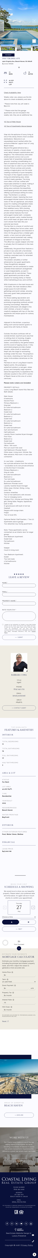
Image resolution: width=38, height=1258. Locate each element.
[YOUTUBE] (21, 1223)
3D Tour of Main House (12, 122)
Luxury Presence (19, 1236)
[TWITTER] (26, 1223)
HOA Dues (6, 1007)
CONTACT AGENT (20, 708)
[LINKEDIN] (16, 1223)
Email (4, 592)
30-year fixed (7, 981)
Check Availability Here (12, 92)
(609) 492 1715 (19, 689)
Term (4, 979)
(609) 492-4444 (19, 1189)
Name (4, 583)
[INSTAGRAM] (12, 1223)
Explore (20, 1115)
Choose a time (7, 917)
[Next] (33, 907)
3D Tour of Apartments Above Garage (18, 126)
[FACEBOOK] (7, 1223)
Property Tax (7, 992)
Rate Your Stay (8, 610)
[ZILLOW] (31, 1223)
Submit (20, 637)
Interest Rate (7, 1000)
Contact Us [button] (20, 1161)
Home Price (6, 972)
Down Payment (7, 985)
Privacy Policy (27, 1245)
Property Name (8, 601)
